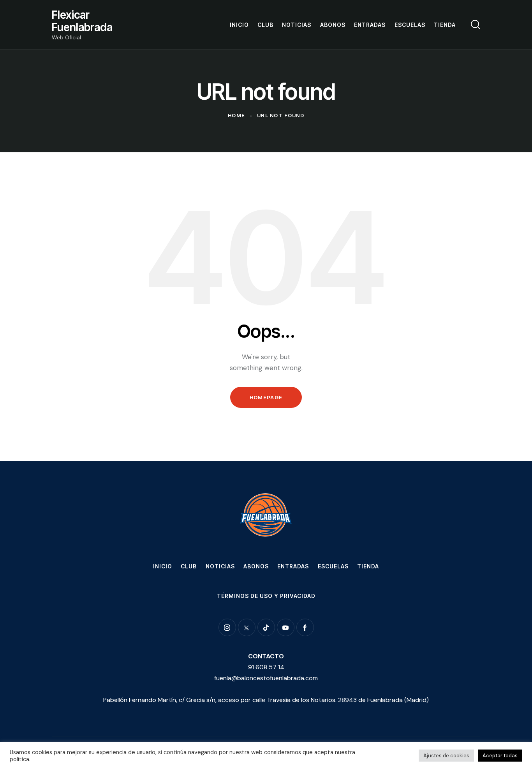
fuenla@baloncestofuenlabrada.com (266, 678)
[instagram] (227, 627)
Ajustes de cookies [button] (446, 755)
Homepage (266, 397)
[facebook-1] (305, 627)
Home (236, 115)
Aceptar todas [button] (500, 755)
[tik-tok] (266, 627)
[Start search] (475, 24)
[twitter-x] (246, 627)
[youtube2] (285, 627)
